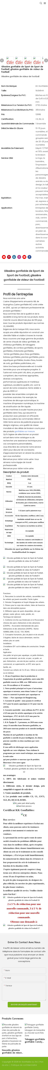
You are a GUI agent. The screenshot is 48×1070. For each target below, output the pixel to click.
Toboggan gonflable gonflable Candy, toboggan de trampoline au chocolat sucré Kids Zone (35, 1040)
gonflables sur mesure (25, 431)
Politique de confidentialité (24, 1065)
